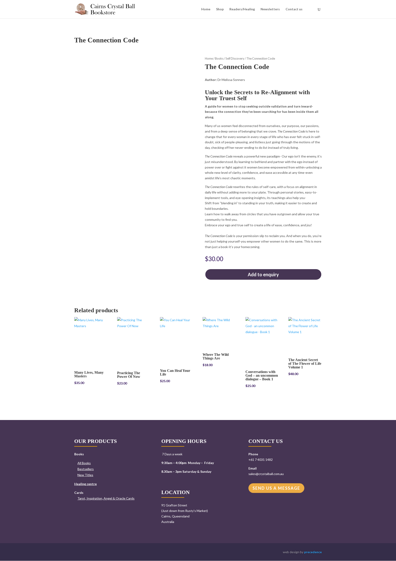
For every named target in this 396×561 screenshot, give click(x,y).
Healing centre (85, 484)
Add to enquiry (263, 274)
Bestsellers (85, 469)
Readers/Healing (242, 9)
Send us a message (276, 488)
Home (205, 9)
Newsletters (270, 9)
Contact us (294, 9)
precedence (313, 552)
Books (219, 58)
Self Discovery (235, 58)
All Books (84, 463)
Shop (220, 9)
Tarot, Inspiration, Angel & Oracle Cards (106, 498)
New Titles (85, 475)
